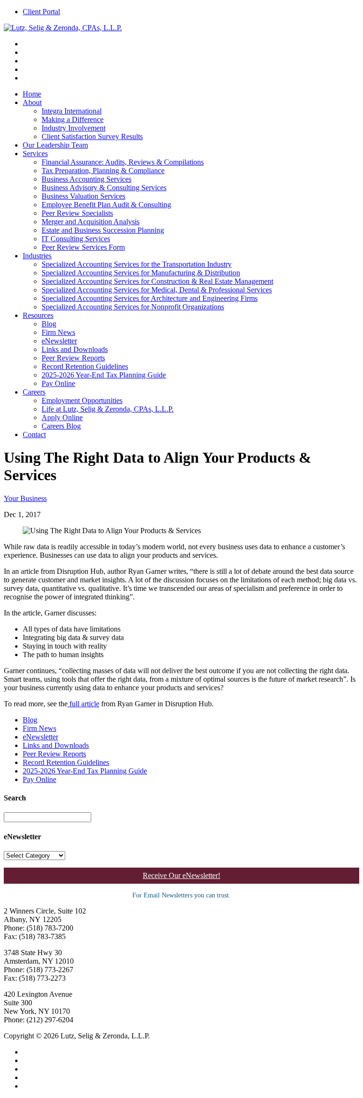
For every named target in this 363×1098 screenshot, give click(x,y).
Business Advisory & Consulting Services (104, 188)
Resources (38, 315)
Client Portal (41, 12)
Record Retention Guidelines (85, 366)
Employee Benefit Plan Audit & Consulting (106, 205)
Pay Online (58, 383)
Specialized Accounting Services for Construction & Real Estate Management (157, 281)
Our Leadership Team (55, 145)
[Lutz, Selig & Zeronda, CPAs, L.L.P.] (63, 28)
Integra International (72, 111)
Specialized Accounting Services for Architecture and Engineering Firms (150, 298)
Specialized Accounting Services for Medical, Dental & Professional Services (157, 290)
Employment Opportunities (82, 400)
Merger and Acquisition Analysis (90, 222)
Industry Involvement (73, 128)
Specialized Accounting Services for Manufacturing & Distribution (141, 273)
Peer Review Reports (73, 358)
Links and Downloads (75, 349)
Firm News (58, 332)
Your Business (25, 498)
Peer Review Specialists (77, 213)
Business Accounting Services (86, 179)
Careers (34, 392)
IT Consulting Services (76, 239)
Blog (49, 324)
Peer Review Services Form (83, 247)
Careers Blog (61, 426)
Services (35, 153)
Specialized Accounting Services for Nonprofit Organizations (133, 307)
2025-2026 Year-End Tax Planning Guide (104, 375)
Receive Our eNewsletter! (181, 875)
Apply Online (62, 417)
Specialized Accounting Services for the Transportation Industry (137, 264)
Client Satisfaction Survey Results (92, 136)
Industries (37, 256)
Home (32, 94)
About (32, 102)
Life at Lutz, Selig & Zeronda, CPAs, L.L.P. (107, 409)
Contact (34, 434)
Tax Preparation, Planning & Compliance (103, 171)
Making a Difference (73, 119)
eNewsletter (59, 341)
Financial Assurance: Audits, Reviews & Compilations (123, 162)
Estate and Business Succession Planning (103, 230)
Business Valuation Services (83, 196)
